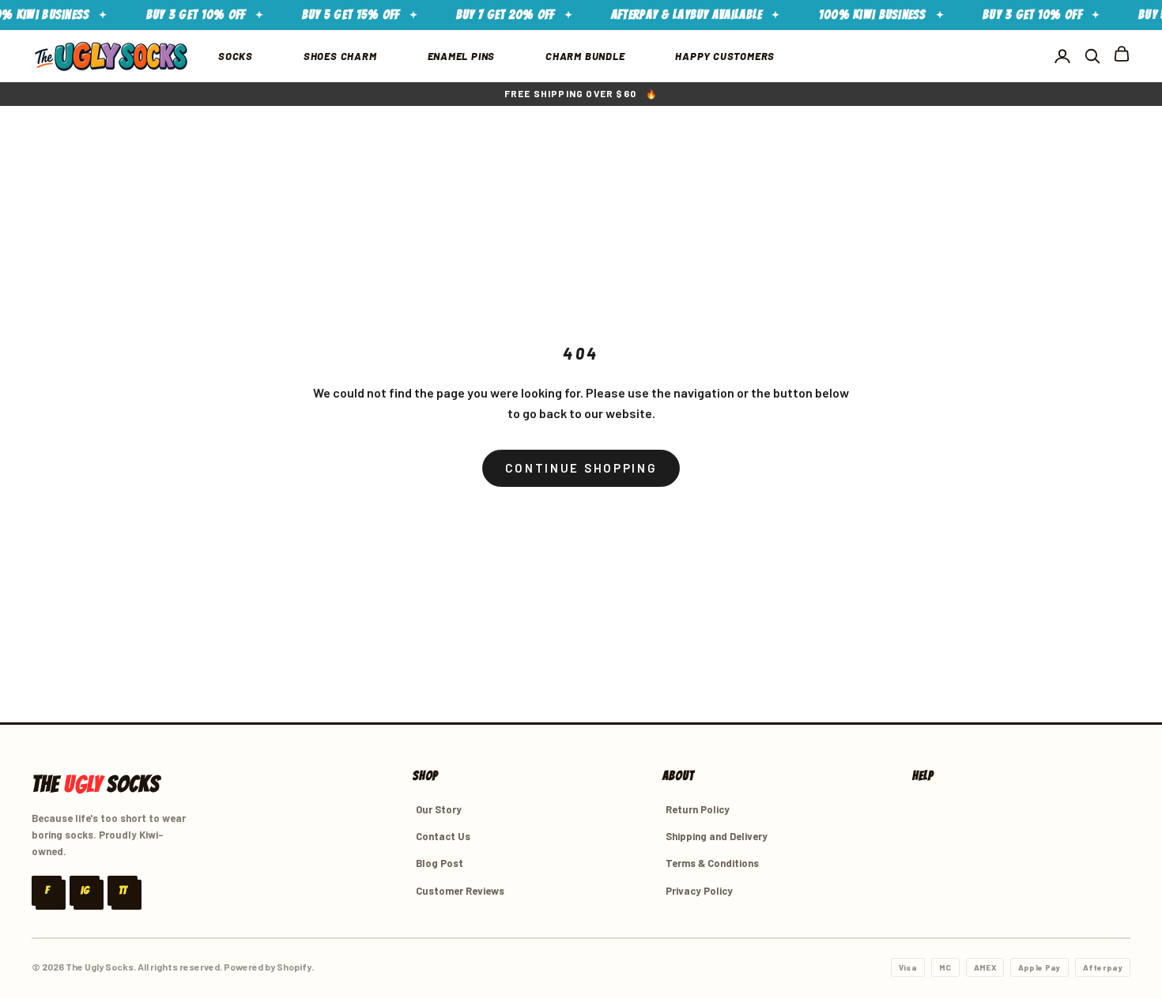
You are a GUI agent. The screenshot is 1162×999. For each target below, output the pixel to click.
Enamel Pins (462, 56)
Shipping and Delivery (717, 836)
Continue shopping (581, 468)
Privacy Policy (699, 890)
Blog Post (439, 863)
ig (85, 890)
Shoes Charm (340, 56)
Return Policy (698, 809)
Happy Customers (725, 56)
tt (122, 890)
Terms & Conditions (712, 863)
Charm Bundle (584, 56)
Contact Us (443, 836)
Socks (235, 56)
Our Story (439, 809)
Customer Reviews (460, 890)
